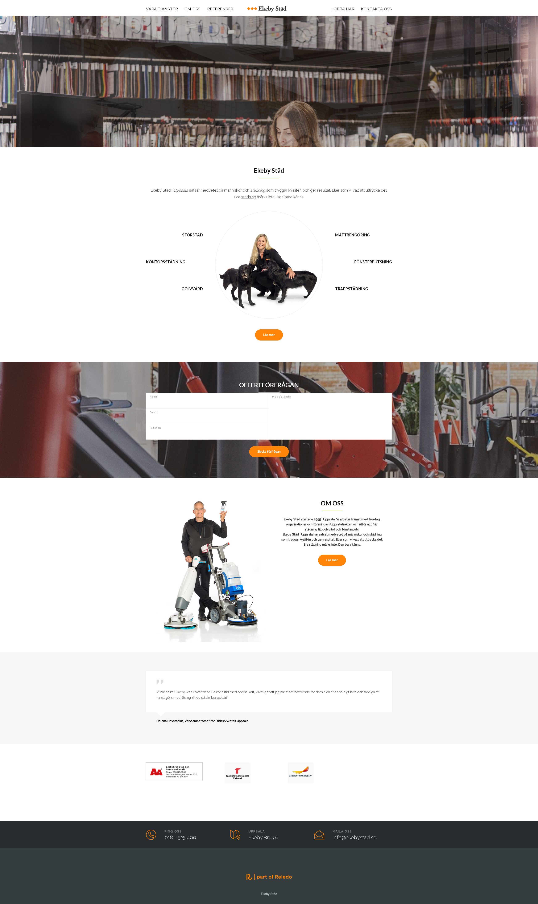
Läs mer (269, 335)
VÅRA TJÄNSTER (162, 9)
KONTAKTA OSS (376, 9)
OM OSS (192, 9)
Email (153, 412)
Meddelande (281, 396)
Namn (153, 396)
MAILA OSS (342, 831)
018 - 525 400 (180, 837)
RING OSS (173, 831)
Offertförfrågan (268, 113)
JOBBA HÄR (343, 9)
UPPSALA (257, 831)
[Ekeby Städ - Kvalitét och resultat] (269, 9)
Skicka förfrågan (269, 451)
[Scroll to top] (526, 892)
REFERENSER (220, 9)
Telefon (155, 428)
